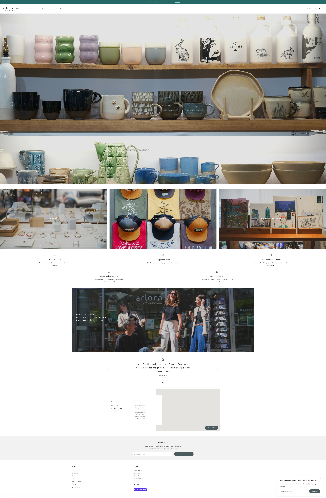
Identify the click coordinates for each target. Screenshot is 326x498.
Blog (73, 470)
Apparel (28, 9)
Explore (8, 173)
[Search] (322, 9)
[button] (161, 181)
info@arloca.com (138, 470)
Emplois (74, 478)
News (19, 173)
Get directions (212, 427)
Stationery (45, 9)
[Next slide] (217, 369)
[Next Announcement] (186, 2)
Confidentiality (76, 487)
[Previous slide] (109, 369)
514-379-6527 (137, 473)
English (309, 8)
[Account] (315, 9)
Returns (74, 484)
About (54, 9)
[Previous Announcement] (139, 2)
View (53, 224)
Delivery (74, 476)
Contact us (75, 473)
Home (36, 9)
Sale (61, 9)
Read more (177, 2)
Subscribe (315, 491)
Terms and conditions (77, 481)
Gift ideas (18, 9)
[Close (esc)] (320, 478)
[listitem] (163, 2)
